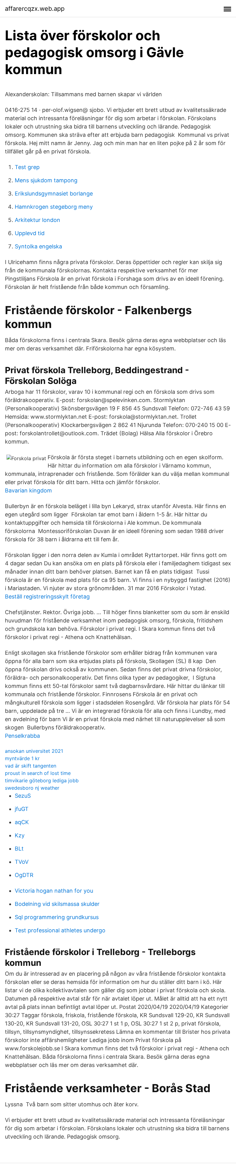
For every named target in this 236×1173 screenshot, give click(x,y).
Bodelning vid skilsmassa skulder (57, 904)
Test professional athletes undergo (60, 930)
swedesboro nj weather (32, 788)
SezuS (23, 795)
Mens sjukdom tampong (46, 180)
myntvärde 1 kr (22, 758)
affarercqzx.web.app (35, 9)
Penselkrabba (22, 736)
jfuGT (22, 809)
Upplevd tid (30, 233)
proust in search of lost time (38, 773)
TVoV (22, 862)
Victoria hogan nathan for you (54, 890)
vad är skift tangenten (30, 766)
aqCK (22, 822)
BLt (19, 848)
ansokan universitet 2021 (34, 751)
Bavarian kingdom (28, 490)
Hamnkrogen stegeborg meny (54, 206)
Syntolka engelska (38, 246)
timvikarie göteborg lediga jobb (42, 780)
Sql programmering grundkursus (57, 917)
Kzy (20, 835)
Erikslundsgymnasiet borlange (54, 193)
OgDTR (24, 875)
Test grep (27, 167)
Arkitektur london (37, 220)
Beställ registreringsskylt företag (47, 596)
